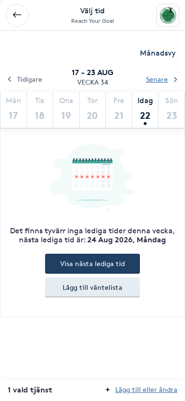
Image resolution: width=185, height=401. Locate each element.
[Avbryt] (17, 15)
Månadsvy (158, 52)
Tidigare (29, 79)
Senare (157, 79)
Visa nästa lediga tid (92, 263)
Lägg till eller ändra (146, 389)
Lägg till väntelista (92, 287)
